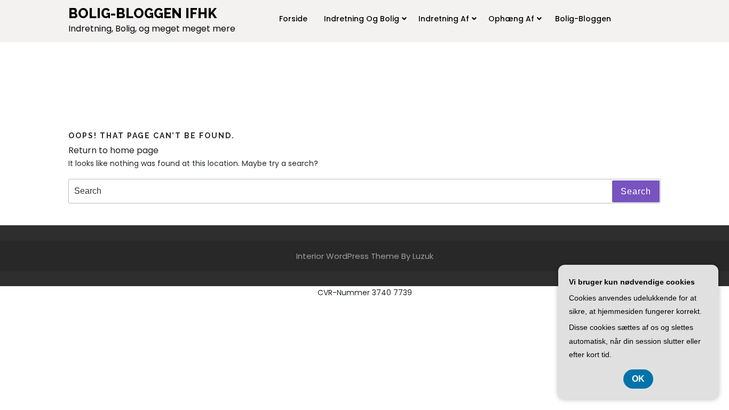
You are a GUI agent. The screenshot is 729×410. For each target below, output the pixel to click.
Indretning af (443, 18)
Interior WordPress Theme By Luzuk (364, 256)
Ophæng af (511, 18)
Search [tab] (636, 191)
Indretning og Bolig (361, 18)
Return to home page (113, 150)
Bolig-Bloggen (583, 18)
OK (638, 378)
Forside (293, 18)
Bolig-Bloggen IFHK (142, 13)
